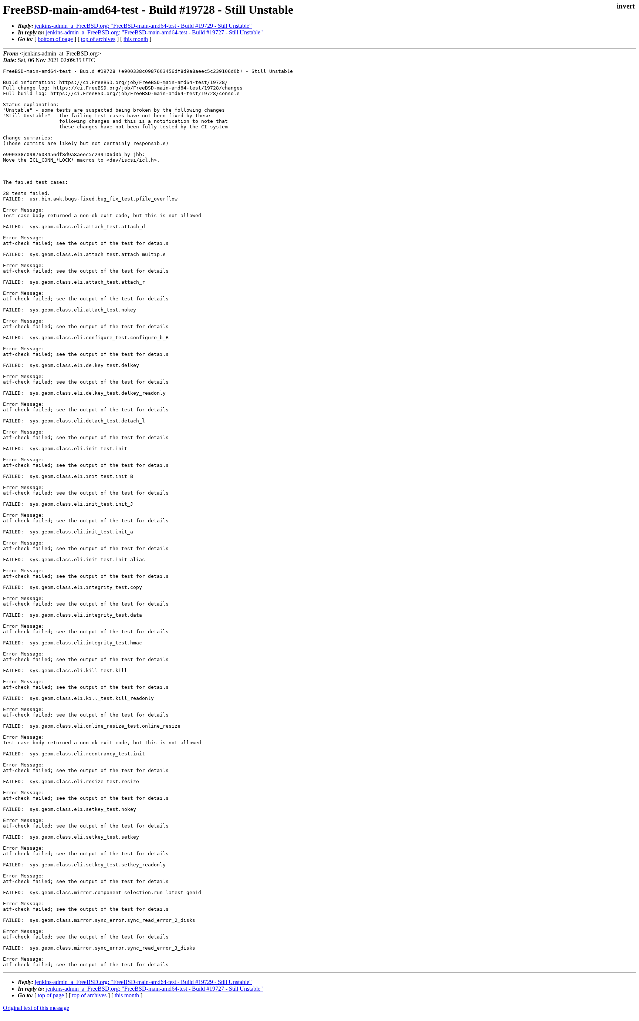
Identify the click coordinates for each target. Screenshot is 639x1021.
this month (136, 39)
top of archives (98, 39)
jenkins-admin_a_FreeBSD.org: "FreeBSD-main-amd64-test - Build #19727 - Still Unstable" (154, 32)
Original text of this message (36, 1008)
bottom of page (55, 39)
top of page (51, 995)
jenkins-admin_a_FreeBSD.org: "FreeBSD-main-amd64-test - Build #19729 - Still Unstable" (143, 26)
